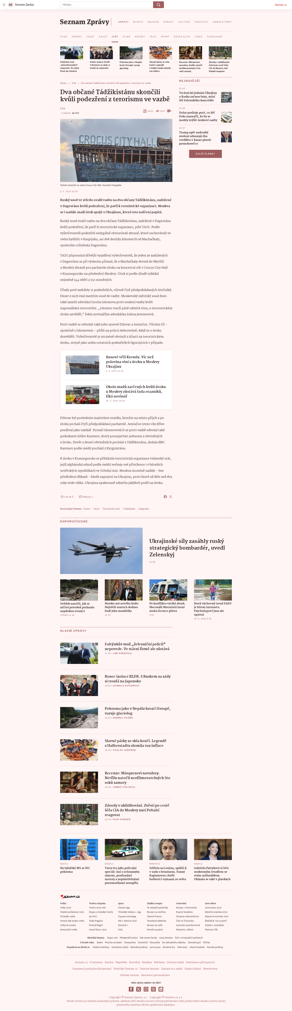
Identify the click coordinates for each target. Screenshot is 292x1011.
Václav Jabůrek (124, 750)
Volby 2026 (65, 908)
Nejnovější (189, 80)
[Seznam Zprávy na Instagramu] (146, 989)
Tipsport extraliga (127, 916)
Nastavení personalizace (155, 975)
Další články (205, 154)
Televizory (182, 947)
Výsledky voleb (67, 916)
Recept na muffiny (156, 912)
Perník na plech (155, 930)
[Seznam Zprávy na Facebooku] (131, 989)
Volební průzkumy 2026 (72, 912)
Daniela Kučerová (126, 686)
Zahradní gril (194, 942)
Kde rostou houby (148, 938)
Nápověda (121, 962)
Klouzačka (155, 942)
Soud (96, 508)
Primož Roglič (96, 925)
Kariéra (109, 962)
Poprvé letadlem (184, 912)
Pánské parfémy (215, 947)
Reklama (159, 962)
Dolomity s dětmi (184, 930)
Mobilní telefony (101, 947)
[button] (71, 52)
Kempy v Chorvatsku (186, 908)
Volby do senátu (68, 925)
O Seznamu (96, 962)
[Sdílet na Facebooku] (165, 496)
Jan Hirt (93, 916)
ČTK (62, 109)
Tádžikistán (129, 508)
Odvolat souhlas (129, 975)
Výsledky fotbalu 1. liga (129, 912)
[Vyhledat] (158, 4)
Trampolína (130, 942)
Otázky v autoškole (214, 925)
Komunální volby (68, 930)
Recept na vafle (155, 925)
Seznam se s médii (172, 969)
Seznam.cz (281, 4)
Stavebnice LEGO (119, 947)
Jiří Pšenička (122, 653)
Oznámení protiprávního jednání (92, 969)
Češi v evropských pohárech (189, 938)
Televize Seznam (149, 969)
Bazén (100, 942)
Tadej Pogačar (96, 921)
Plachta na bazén (113, 942)
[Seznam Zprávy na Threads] (153, 989)
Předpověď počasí (129, 938)
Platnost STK (211, 930)
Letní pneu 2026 (213, 908)
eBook (150, 111)
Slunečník (143, 942)
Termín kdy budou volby (72, 921)
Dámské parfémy (139, 947)
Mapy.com (112, 938)
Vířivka (206, 942)
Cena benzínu (166, 938)
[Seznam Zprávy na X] (138, 989)
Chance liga (124, 908)
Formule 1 (123, 925)
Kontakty (134, 962)
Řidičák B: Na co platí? (216, 921)
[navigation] (4, 4)
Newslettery (210, 969)
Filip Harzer (122, 819)
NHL (120, 930)
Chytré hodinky (197, 947)
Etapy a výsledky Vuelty (101, 912)
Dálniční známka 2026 (216, 912)
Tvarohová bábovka (156, 921)
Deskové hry (169, 947)
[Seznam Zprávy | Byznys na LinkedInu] (161, 989)
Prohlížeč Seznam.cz (126, 969)
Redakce (147, 962)
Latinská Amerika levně (188, 925)
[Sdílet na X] (170, 496)
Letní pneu (155, 947)
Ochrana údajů (175, 962)
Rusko (86, 508)
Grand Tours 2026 (97, 930)
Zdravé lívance (154, 916)
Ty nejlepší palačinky (157, 908)
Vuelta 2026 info (97, 908)
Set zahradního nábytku (174, 942)
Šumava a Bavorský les (187, 916)
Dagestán (144, 508)
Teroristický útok (111, 508)
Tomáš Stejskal (124, 787)
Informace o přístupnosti (200, 962)
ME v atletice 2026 (127, 921)
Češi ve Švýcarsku (185, 921)
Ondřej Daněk (123, 718)
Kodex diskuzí (193, 969)
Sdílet (162, 111)
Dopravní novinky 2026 (216, 916)
